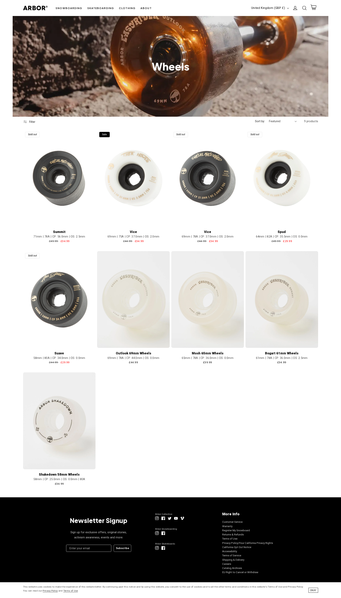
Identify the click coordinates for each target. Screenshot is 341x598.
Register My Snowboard (236, 530)
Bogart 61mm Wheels (281, 353)
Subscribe (122, 548)
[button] (69, 8)
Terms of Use (229, 538)
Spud (282, 232)
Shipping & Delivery (233, 559)
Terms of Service (231, 555)
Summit (59, 232)
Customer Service (232, 521)
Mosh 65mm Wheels (207, 353)
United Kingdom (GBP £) (268, 8)
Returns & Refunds (233, 534)
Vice (133, 232)
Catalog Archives (232, 568)
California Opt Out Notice (236, 547)
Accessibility (229, 551)
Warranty (227, 526)
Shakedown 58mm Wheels (59, 474)
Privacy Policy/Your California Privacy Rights (247, 543)
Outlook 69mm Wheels (133, 353)
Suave (59, 353)
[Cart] (313, 8)
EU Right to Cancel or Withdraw (240, 572)
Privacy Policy (50, 590)
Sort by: (260, 121)
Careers (226, 563)
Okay (313, 590)
